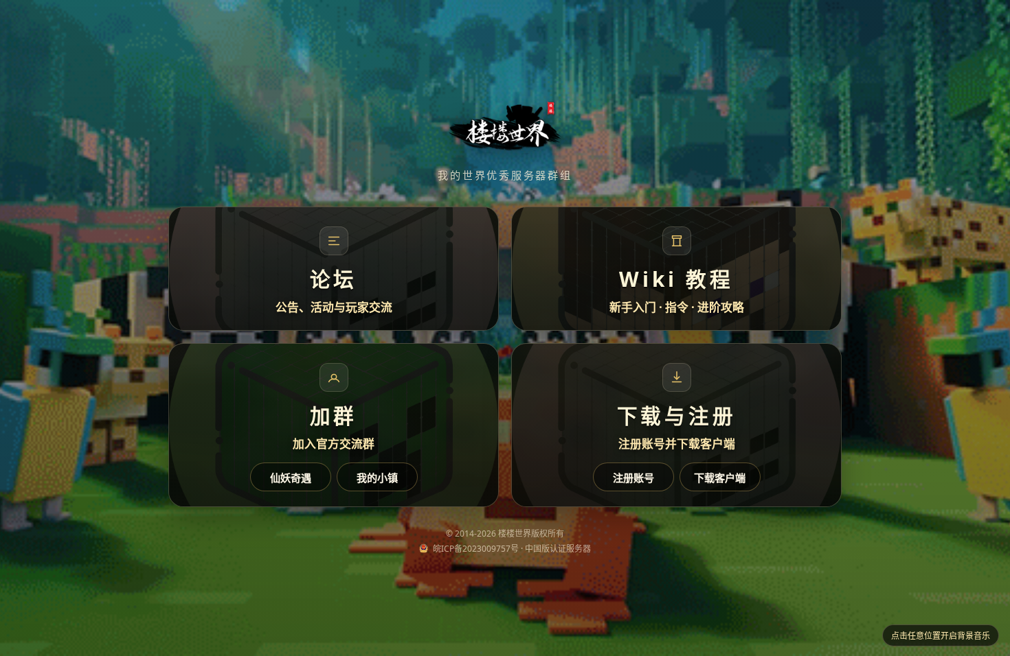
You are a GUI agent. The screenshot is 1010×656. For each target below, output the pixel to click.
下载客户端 (719, 477)
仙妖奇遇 (290, 477)
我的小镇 (377, 477)
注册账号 (633, 477)
